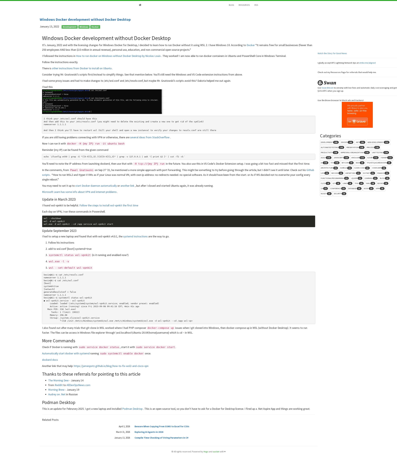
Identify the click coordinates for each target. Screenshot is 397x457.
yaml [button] (370, 183)
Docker (251, 45)
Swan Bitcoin (327, 87)
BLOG (231, 5)
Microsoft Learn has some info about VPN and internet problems (79, 192)
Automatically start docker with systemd (66, 353)
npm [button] (379, 188)
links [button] (347, 183)
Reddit (59, 385)
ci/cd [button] (325, 183)
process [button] (373, 147)
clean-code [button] (361, 168)
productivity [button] (329, 152)
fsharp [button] (386, 157)
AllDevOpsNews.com (78, 385)
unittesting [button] (380, 152)
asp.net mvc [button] (353, 173)
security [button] (339, 193)
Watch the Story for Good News (332, 53)
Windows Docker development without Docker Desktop (85, 19)
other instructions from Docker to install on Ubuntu (82, 68)
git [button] (336, 183)
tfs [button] (334, 163)
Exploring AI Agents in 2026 (149, 431)
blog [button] (384, 178)
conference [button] (337, 188)
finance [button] (382, 173)
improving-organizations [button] (355, 152)
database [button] (354, 188)
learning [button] (371, 178)
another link (127, 185)
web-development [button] (378, 142)
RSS (256, 5)
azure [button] (372, 157)
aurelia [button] (345, 168)
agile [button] (325, 157)
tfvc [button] (359, 183)
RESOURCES (244, 5)
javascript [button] (341, 157)
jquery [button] (356, 178)
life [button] (324, 173)
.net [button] (360, 142)
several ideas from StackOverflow (150, 137)
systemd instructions (135, 236)
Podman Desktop (132, 408)
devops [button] (346, 142)
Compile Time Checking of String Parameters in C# (161, 437)
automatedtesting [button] (332, 147)
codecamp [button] (378, 168)
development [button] (329, 142)
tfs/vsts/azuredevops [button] (378, 163)
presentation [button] (354, 147)
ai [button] (324, 163)
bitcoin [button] (347, 163)
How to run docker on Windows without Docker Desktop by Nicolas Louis (118, 56)
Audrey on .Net (57, 394)
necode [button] (336, 173)
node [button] (368, 188)
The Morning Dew (58, 380)
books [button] (382, 183)
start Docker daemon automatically (96, 185)
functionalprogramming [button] (334, 178)
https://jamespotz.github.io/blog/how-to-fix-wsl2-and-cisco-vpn (111, 366)
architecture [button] (329, 168)
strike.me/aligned (367, 62)
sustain (216, 451)
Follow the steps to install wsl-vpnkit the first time (108, 205)
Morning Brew (56, 389)
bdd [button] (359, 163)
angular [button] (357, 157)
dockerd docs (50, 360)
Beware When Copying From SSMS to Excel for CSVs (162, 426)
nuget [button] (325, 193)
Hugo (206, 451)
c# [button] (324, 188)
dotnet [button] (368, 173)
